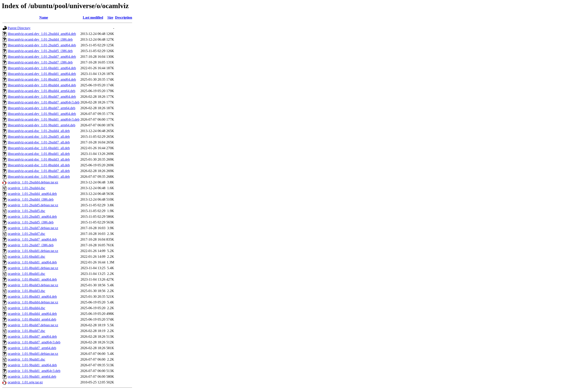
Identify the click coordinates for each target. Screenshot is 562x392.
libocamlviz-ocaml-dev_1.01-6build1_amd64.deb (42, 68)
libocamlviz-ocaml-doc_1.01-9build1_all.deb (39, 176)
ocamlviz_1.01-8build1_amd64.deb (32, 279)
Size (110, 17)
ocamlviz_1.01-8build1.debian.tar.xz (33, 268)
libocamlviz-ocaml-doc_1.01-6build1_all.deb (39, 148)
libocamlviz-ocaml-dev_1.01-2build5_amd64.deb (42, 45)
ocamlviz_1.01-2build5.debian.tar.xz (33, 205)
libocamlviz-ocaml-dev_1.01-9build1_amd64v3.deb (43, 119)
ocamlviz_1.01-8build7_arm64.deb (32, 348)
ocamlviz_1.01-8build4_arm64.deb (32, 319)
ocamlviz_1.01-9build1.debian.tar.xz (33, 354)
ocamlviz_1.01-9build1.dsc (26, 359)
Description (123, 17)
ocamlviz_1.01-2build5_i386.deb (31, 222)
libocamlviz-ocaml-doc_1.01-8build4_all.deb (39, 165)
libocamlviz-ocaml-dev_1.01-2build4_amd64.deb (42, 34)
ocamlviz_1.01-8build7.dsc (26, 331)
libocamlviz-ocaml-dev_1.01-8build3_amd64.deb (42, 79)
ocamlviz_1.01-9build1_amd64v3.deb (34, 371)
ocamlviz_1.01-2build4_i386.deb (31, 199)
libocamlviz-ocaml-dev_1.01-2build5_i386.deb (40, 51)
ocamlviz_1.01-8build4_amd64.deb (32, 314)
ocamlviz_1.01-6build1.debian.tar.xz (33, 251)
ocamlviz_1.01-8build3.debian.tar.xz (33, 285)
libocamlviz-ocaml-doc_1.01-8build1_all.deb (39, 154)
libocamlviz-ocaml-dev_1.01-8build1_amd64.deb (42, 74)
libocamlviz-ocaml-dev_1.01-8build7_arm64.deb (41, 108)
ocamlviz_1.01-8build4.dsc (26, 308)
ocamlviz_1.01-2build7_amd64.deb (32, 239)
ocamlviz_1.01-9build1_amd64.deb (32, 365)
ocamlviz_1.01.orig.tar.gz (25, 382)
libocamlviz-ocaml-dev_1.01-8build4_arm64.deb (41, 91)
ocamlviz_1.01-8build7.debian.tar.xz (33, 325)
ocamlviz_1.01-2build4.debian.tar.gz (33, 182)
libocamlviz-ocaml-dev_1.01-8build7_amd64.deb (42, 96)
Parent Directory (19, 28)
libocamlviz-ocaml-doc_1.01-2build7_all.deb (39, 142)
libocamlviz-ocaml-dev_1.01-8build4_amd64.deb (42, 85)
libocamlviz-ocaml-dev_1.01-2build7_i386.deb (40, 62)
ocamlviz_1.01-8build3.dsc (26, 291)
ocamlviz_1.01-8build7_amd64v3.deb (34, 342)
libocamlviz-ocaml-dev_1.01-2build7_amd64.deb (42, 56)
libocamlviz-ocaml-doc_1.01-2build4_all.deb (39, 131)
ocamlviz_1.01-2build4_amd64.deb (32, 194)
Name (43, 17)
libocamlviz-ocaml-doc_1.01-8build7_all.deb (39, 171)
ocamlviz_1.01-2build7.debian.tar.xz (33, 228)
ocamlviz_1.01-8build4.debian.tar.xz (33, 302)
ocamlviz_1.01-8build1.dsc (26, 274)
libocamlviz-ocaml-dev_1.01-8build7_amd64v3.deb (43, 102)
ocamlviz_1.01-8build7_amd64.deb (32, 336)
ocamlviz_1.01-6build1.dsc (26, 256)
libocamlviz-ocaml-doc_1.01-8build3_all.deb (39, 159)
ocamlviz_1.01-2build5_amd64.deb (32, 216)
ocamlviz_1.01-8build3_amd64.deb (32, 296)
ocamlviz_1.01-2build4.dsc (26, 188)
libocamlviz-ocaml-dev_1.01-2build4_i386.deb (40, 39)
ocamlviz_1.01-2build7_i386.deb (31, 245)
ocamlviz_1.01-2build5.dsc (26, 211)
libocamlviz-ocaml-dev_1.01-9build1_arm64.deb (41, 125)
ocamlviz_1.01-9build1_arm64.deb (32, 376)
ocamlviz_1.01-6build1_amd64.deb (32, 262)
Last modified (93, 17)
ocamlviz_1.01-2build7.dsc (26, 234)
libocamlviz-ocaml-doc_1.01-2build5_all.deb (39, 136)
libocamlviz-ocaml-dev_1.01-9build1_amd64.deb (42, 114)
